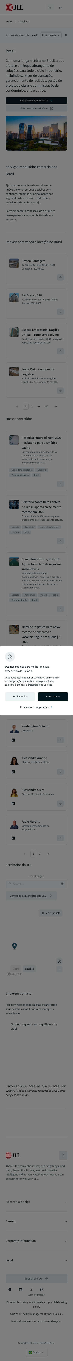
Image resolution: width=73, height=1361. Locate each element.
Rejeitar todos (20, 696)
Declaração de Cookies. (40, 685)
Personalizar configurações (36, 707)
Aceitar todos (53, 696)
